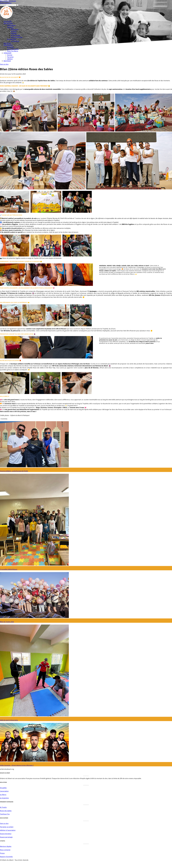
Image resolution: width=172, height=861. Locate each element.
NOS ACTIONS (8, 23)
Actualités (3, 788)
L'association (4, 791)
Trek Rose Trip (5, 814)
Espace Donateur (6, 3)
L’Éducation (14, 29)
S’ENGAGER (7, 53)
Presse (2, 853)
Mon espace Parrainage (8, 1)
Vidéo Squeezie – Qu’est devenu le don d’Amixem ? (17, 765)
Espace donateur (5, 834)
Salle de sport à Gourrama (9, 720)
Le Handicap (15, 41)
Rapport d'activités (6, 857)
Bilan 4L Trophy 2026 (7, 622)
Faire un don (4, 64)
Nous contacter (5, 850)
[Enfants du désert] (6, 18)
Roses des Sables (13, 49)
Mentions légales (5, 846)
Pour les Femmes (16, 37)
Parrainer (10, 57)
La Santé (13, 31)
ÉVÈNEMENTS (8, 45)
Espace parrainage (6, 837)
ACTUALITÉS (8, 21)
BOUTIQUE (7, 61)
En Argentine (11, 39)
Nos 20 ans (7, 43)
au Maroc (3, 795)
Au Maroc (10, 27)
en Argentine (4, 798)
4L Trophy (10, 47)
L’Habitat (14, 33)
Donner (9, 55)
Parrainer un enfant (6, 827)
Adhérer (10, 59)
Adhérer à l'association (7, 830)
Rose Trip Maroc (12, 51)
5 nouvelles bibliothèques (8, 569)
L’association (11, 25)
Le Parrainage (15, 35)
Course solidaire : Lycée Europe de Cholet (14, 471)
